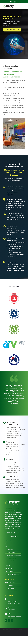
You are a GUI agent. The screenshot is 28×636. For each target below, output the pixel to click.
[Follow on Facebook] (9, 620)
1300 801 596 (11, 609)
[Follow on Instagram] (12, 620)
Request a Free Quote (12, 29)
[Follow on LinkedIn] (6, 620)
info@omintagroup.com (14, 616)
